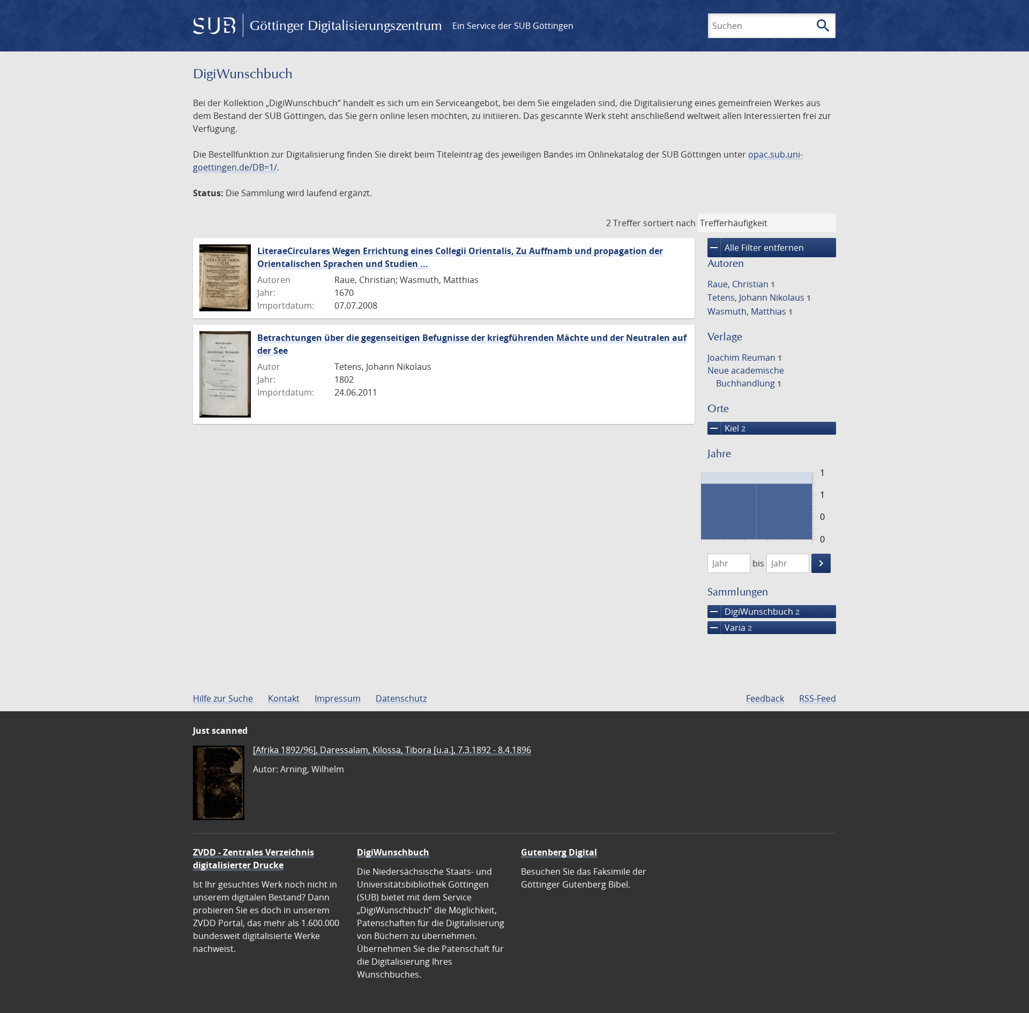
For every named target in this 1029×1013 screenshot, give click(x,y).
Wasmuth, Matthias (750, 311)
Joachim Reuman (744, 357)
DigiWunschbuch (753, 611)
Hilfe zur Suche (223, 698)
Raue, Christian (741, 284)
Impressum (338, 698)
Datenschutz (401, 698)
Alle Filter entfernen (755, 247)
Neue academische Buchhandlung (745, 376)
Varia (729, 627)
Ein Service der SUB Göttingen (512, 26)
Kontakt (284, 698)
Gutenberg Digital (559, 852)
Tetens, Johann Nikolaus (759, 297)
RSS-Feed (817, 698)
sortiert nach (669, 223)
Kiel (726, 428)
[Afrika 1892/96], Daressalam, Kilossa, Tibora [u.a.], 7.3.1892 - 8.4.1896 (392, 750)
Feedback (765, 698)
